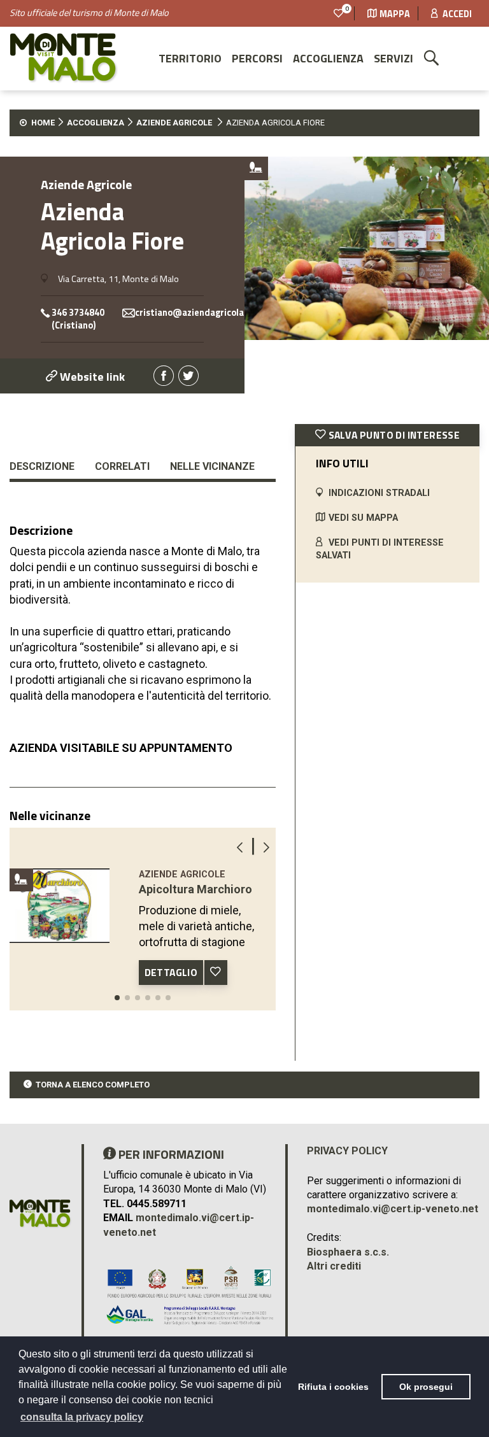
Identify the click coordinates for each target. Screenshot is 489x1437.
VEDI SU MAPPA (363, 518)
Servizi (393, 58)
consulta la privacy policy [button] (81, 1417)
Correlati (122, 466)
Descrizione (42, 466)
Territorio (190, 58)
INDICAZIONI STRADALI (379, 493)
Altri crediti (334, 1266)
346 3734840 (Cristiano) (78, 319)
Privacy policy (347, 1151)
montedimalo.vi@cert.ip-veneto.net (392, 1209)
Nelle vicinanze (212, 466)
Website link (91, 376)
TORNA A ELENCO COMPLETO (93, 1084)
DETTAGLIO (171, 972)
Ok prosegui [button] (426, 1387)
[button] (117, 997)
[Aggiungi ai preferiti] (215, 972)
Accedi (456, 14)
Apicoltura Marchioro (195, 889)
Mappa (394, 14)
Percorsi (257, 58)
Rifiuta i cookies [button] (333, 1387)
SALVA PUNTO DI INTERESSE (393, 434)
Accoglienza (328, 58)
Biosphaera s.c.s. (348, 1252)
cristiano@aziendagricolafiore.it (204, 313)
